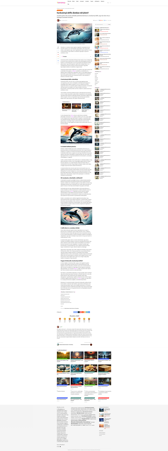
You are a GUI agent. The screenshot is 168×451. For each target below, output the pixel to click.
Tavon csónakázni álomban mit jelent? (105, 33)
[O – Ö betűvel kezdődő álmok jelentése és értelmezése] (97, 148)
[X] (58, 446)
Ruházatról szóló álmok (74, 416)
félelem (75, 268)
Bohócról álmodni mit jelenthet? (62, 386)
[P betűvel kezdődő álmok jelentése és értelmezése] (97, 152)
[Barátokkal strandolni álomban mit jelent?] (97, 51)
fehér (72, 115)
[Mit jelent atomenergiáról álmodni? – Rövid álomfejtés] (77, 368)
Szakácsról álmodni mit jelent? (61, 399)
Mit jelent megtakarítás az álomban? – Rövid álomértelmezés (85, 110)
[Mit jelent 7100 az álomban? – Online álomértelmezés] (90, 394)
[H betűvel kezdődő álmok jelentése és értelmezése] (97, 119)
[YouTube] (60, 446)
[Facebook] (57, 446)
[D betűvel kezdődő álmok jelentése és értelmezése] (97, 102)
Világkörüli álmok (93, 418)
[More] (106, 20)
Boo (60, 20)
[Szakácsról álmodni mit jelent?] (63, 394)
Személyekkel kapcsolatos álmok (104, 52)
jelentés (72, 410)
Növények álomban (74, 414)
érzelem (90, 425)
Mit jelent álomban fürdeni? (102, 399)
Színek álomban (84, 417)
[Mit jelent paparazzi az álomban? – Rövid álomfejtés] (104, 355)
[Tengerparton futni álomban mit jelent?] (97, 63)
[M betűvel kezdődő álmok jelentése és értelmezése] (97, 140)
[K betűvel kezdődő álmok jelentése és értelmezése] (97, 131)
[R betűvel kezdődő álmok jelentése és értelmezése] (97, 156)
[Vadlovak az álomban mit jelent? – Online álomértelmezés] (76, 106)
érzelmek (92, 425)
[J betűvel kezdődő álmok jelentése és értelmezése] (97, 127)
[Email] (102, 20)
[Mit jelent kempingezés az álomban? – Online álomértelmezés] (77, 381)
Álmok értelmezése (72, 308)
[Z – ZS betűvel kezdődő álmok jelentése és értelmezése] (97, 177)
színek (72, 116)
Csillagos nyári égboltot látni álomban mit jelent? (107, 419)
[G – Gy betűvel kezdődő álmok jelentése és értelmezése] (97, 115)
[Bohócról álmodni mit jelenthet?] (63, 381)
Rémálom (80, 416)
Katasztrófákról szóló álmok (92, 410)
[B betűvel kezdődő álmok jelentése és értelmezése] (97, 94)
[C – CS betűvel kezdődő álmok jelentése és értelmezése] (97, 98)
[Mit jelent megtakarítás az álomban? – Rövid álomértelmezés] (86, 106)
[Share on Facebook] (98, 20)
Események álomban (89, 407)
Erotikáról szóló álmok (81, 407)
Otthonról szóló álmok (81, 414)
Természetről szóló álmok (91, 417)
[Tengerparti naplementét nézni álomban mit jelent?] (101, 425)
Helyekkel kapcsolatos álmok (103, 34)
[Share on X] (99, 20)
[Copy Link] (103, 20)
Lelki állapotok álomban (87, 411)
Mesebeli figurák (73, 413)
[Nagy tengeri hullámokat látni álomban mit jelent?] (97, 55)
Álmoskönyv (77, 308)
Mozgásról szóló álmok (88, 413)
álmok (81, 425)
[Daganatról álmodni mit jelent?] (104, 381)
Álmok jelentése (82, 420)
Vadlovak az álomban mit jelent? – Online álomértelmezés (75, 110)
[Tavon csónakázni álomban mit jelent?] (97, 34)
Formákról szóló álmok (75, 408)
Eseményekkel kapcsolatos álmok (104, 31)
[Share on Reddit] (83, 312)
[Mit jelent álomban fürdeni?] (104, 394)
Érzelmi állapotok (87, 423)
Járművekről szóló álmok (77, 410)
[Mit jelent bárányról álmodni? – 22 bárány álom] (63, 368)
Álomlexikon (74, 423)
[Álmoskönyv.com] (61, 2)
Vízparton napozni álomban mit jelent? (105, 58)
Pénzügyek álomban (92, 414)
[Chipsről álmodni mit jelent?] (90, 368)
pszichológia (86, 414)
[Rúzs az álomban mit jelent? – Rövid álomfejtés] (77, 394)
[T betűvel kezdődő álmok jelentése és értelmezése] (97, 165)
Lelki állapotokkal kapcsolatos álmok (104, 39)
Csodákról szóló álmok (74, 407)
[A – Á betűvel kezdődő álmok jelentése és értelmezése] (97, 90)
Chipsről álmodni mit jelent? (88, 373)
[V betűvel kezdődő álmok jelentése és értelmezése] (97, 173)
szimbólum (72, 417)
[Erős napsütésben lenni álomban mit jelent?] (97, 68)
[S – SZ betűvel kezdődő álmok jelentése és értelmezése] (97, 160)
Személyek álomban (87, 416)
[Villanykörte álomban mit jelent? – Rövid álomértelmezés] (77, 355)
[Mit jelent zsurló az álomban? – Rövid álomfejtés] (63, 355)
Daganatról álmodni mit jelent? (103, 386)
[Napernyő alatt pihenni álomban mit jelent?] (97, 43)
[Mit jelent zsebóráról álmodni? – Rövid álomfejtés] (66, 106)
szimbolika (94, 416)
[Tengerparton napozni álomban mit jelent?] (101, 415)
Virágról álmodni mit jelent (88, 386)
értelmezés (87, 425)
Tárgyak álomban (86, 418)
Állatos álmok (59, 10)
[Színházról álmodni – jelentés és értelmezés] (90, 355)
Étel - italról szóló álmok (75, 425)
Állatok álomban (67, 308)
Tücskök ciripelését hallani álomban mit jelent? (107, 410)
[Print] (104, 20)
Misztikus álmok (80, 413)
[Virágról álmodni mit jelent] (90, 381)
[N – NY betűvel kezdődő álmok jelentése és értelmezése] (97, 144)
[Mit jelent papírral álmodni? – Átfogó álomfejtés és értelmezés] (104, 368)
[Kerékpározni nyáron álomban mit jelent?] (97, 30)
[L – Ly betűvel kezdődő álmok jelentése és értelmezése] (97, 136)
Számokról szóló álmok (78, 417)
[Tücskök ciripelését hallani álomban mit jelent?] (101, 410)
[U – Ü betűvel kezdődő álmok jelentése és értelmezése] (97, 169)
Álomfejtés (93, 422)
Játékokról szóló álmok (85, 410)
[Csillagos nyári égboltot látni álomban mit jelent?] (101, 420)
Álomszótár (101, 91)
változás (74, 70)
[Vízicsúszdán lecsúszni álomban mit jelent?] (97, 47)
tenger (79, 278)
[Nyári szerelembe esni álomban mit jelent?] (97, 38)
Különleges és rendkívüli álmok (76, 411)
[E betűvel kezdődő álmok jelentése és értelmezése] (97, 107)
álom (72, 191)
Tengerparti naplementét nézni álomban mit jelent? (107, 425)
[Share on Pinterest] (100, 20)
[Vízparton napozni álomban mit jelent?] (97, 59)
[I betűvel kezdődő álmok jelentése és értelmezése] (97, 123)
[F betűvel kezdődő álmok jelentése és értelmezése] (97, 111)
